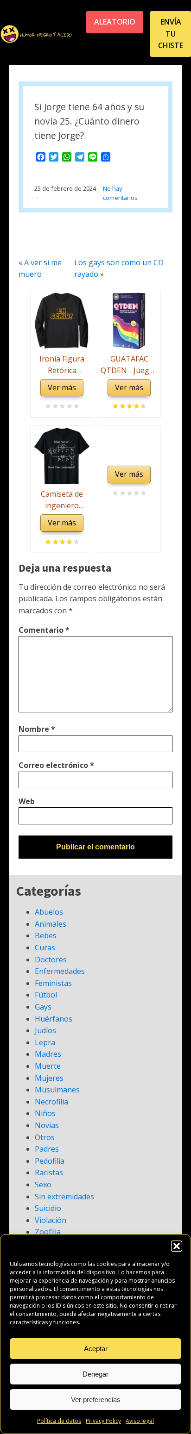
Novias (47, 1125)
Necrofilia (51, 1102)
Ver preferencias (96, 1399)
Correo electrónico (56, 765)
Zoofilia (48, 1232)
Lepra (45, 1042)
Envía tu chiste (170, 33)
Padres (47, 1149)
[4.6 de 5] (142, 406)
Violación (50, 1220)
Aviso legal (140, 1421)
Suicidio (48, 1208)
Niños (45, 1113)
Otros (45, 1137)
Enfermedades (60, 971)
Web (27, 801)
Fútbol (46, 995)
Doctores (51, 959)
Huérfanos (53, 1019)
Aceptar (96, 1349)
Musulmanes (57, 1090)
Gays (43, 1007)
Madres (48, 1054)
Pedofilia (49, 1161)
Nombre (37, 729)
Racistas (49, 1172)
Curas (45, 947)
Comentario (44, 630)
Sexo (43, 1184)
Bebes (46, 935)
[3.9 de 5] (74, 542)
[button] (176, 1246)
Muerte (48, 1066)
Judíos (45, 1030)
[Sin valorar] (74, 406)
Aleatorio (114, 22)
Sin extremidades (64, 1196)
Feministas (53, 983)
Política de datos (59, 1421)
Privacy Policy (103, 1421)
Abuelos (49, 912)
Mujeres (49, 1078)
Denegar (95, 1374)
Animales (50, 924)
